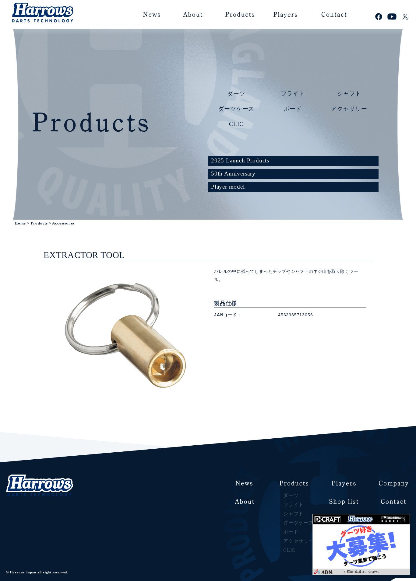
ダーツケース (236, 108)
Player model (228, 186)
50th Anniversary (233, 173)
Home (20, 223)
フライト (293, 93)
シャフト (349, 93)
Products (39, 223)
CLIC (236, 123)
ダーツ (236, 93)
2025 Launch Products (240, 160)
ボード (293, 108)
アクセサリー (349, 108)
